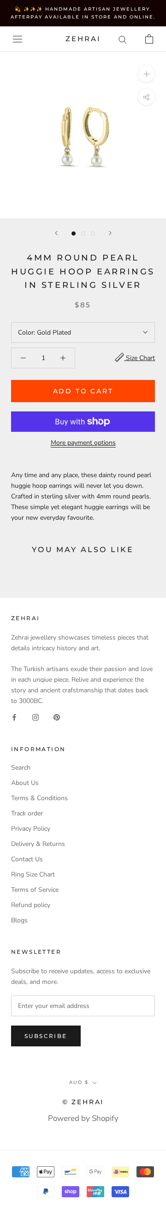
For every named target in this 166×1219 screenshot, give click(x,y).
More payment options (83, 442)
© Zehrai (83, 1102)
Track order (27, 813)
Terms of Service (35, 889)
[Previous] (56, 233)
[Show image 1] (73, 233)
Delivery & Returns (38, 844)
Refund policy (30, 905)
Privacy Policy (30, 828)
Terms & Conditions (39, 798)
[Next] (110, 233)
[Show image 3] (93, 233)
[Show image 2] (83, 233)
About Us (25, 782)
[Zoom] (146, 74)
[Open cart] (149, 39)
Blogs (19, 920)
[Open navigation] (17, 39)
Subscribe (45, 1035)
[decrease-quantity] (23, 358)
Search (20, 767)
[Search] (122, 39)
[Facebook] (14, 716)
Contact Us (27, 859)
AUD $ (79, 1082)
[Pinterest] (56, 716)
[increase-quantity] (63, 358)
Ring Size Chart (33, 874)
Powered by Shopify (83, 1118)
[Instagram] (35, 716)
